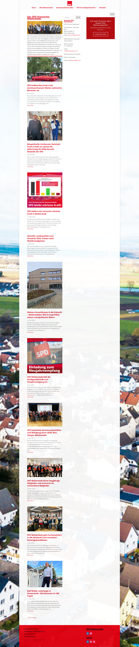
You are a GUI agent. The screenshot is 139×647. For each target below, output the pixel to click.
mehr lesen (30, 105)
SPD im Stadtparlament (86, 8)
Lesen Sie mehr (100, 34)
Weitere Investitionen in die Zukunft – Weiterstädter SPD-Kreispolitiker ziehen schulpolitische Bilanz (44, 315)
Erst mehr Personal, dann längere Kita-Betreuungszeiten (100, 23)
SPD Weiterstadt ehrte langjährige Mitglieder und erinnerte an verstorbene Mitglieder (43, 483)
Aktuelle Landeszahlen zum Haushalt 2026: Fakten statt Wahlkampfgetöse (40, 238)
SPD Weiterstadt (46, 8)
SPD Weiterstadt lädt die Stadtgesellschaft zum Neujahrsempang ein (38, 379)
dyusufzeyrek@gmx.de (74, 60)
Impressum (36, 640)
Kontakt (102, 8)
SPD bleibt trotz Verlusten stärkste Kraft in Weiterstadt (43, 212)
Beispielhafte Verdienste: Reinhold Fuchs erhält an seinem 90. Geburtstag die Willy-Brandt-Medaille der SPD (43, 148)
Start (34, 8)
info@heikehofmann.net (71, 51)
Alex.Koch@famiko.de (74, 35)
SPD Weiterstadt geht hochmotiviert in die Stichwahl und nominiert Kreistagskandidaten (44, 537)
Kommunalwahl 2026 (64, 8)
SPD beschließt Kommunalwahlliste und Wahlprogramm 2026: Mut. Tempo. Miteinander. (44, 432)
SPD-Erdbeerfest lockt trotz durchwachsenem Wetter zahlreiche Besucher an (44, 88)
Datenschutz (27, 640)
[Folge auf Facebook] (87, 633)
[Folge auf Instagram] (91, 633)
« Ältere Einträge (31, 617)
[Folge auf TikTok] (94, 641)
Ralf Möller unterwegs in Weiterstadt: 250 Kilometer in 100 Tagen (43, 593)
